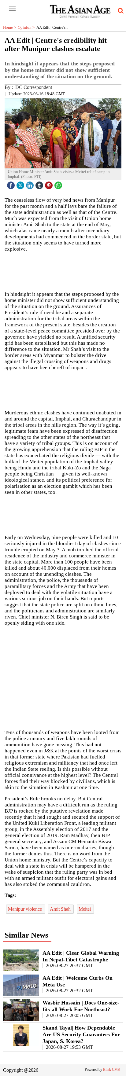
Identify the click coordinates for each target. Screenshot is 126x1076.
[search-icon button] (119, 11)
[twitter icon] (21, 184)
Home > (10, 27)
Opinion (27, 27)
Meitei (85, 909)
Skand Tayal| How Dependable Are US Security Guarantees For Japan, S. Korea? (81, 1034)
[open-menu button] (12, 9)
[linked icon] (31, 184)
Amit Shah (61, 909)
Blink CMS (111, 1069)
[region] (63, 677)
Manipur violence (25, 909)
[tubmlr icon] (40, 184)
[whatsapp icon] (59, 184)
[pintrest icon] (49, 184)
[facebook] (12, 184)
